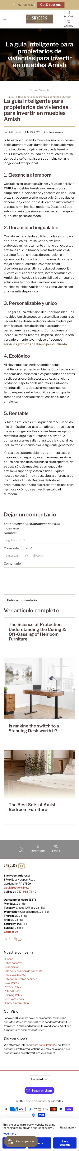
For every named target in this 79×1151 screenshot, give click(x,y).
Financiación (11, 966)
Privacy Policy (12, 987)
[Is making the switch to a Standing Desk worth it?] (39, 688)
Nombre (10, 533)
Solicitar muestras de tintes (20, 979)
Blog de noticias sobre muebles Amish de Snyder (44, 97)
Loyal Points (11, 983)
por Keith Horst (12, 132)
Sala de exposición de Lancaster (23, 970)
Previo (33, 90)
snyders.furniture (36, 1100)
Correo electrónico (18, 548)
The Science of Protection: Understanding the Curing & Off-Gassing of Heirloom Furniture (37, 632)
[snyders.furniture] (39, 19)
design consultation (42, 1044)
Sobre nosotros (13, 962)
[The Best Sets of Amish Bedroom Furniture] (39, 774)
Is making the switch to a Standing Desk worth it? (34, 728)
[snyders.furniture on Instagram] (15, 940)
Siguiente (44, 90)
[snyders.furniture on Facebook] (5, 940)
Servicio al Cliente (15, 974)
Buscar (8, 958)
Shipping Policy (13, 995)
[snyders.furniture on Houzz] (10, 940)
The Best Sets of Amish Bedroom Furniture (33, 807)
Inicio (11, 97)
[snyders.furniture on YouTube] (19, 940)
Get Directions (50, 4)
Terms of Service (14, 999)
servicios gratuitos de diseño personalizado (35, 344)
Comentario (13, 563)
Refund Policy (12, 991)
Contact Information (16, 1003)
